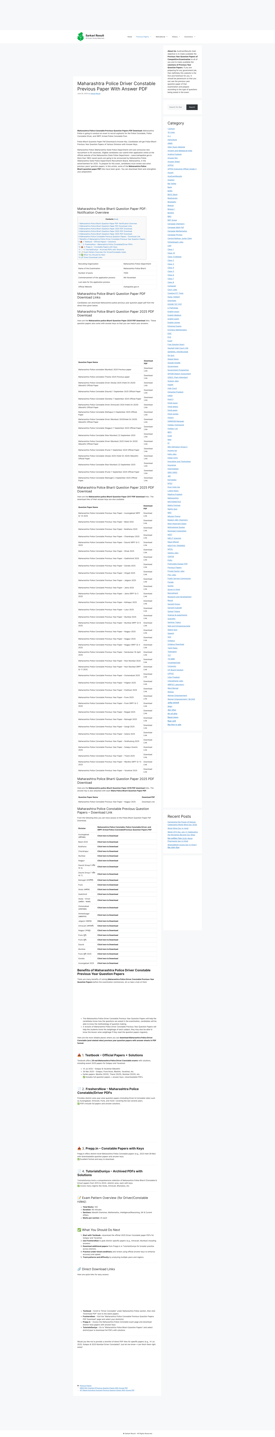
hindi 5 (170, 399)
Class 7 (171, 279)
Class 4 (171, 268)
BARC (170, 191)
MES (169, 513)
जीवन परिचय (172, 710)
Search (192, 107)
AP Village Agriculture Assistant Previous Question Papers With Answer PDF (107, 1390)
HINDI (170, 396)
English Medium (174, 315)
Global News (173, 359)
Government (173, 366)
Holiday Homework (176, 425)
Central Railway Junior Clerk (180, 238)
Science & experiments (177, 615)
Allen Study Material (176, 147)
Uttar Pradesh (174, 677)
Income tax (172, 450)
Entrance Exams (174, 326)
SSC (169, 637)
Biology (171, 205)
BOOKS (171, 213)
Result (170, 600)
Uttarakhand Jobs (175, 681)
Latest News (173, 491)
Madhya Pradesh (175, 494)
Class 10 (171, 253)
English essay (173, 312)
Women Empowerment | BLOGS (181, 699)
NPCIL (170, 549)
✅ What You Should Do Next (92, 255)
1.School (171, 129)
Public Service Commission (179, 578)
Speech (171, 633)
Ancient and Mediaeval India (180, 151)
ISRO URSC (172, 472)
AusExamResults (175, 176)
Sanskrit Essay (174, 604)
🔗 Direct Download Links (90, 257)
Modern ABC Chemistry (178, 520)
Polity (170, 560)
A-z (169, 136)
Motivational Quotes (176, 527)
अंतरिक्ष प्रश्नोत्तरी (173, 703)
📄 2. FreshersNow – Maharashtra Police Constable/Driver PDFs (105, 244)
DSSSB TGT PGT (175, 304)
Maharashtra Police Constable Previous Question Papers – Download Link (109, 236)
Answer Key (173, 158)
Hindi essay (173, 403)
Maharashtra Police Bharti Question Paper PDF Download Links (105, 226)
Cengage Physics (175, 235)
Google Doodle (174, 363)
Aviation (171, 180)
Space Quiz (172, 630)
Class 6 (171, 275)
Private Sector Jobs (176, 571)
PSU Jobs (172, 575)
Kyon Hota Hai (174, 487)
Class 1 (171, 249)
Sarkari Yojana (174, 611)
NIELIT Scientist (174, 538)
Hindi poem (172, 410)
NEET (170, 535)
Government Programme (178, 370)
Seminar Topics (174, 622)
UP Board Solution (175, 670)
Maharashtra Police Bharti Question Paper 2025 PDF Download (105, 229)
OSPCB (171, 557)
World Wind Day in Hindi (178, 828)
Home (130, 37)
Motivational (160, 37)
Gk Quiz (171, 355)
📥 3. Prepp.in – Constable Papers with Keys (98, 247)
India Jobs (172, 454)
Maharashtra (173, 498)
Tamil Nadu (172, 648)
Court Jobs (172, 290)
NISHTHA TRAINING (176, 546)
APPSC (171, 165)
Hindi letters (173, 407)
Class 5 (171, 271)
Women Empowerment (177, 695)
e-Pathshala (173, 308)
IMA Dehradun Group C (178, 447)
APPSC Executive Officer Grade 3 (182, 169)
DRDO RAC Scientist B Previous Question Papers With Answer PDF (104, 1388)
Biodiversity (173, 198)
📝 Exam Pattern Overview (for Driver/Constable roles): (102, 252)
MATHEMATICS (174, 502)
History (175, 37)
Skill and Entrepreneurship (179, 626)
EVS (169, 337)
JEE (169, 476)
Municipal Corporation (177, 531)
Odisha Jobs (173, 553)
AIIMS (170, 143)
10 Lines (171, 132)
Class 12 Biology (175, 257)
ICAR (170, 436)
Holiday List (173, 429)
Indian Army (173, 458)
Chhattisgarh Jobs (175, 242)
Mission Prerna (174, 516)
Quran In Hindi (174, 589)
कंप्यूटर (170, 706)
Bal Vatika (172, 184)
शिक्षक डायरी (172, 721)
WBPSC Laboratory (176, 684)
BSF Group (172, 220)
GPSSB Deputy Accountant (179, 374)
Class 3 (171, 264)
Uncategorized (174, 663)
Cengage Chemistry (176, 224)
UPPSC (171, 674)
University (172, 666)
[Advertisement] (64, 15)
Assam (170, 173)
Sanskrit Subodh (175, 608)
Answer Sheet (174, 162)
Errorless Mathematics (177, 330)
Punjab (171, 582)
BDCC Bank (172, 194)
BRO (169, 216)
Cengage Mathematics (177, 231)
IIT (169, 443)
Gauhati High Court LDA (178, 348)
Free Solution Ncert (176, 344)
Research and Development (179, 597)
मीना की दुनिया (172, 714)
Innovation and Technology (179, 461)
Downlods (172, 301)
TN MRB (171, 659)
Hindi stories (173, 414)
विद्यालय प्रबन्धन (173, 717)
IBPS (170, 432)
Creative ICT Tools (175, 293)
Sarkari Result (95, 35)
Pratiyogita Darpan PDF (178, 564)
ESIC (170, 333)
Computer (172, 286)
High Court (172, 388)
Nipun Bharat (173, 542)
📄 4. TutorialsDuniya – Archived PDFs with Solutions (101, 249)
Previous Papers (142, 37)
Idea (169, 439)
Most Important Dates (177, 524)
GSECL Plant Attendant (178, 377)
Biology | (171, 209)
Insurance (172, 465)
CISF (170, 246)
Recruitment (173, 593)
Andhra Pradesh (175, 154)
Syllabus (171, 641)
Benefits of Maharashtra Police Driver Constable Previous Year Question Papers (112, 239)
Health (170, 385)
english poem (173, 319)
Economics (189, 37)
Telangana (172, 652)
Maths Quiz (172, 509)
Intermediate (173, 469)
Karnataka (172, 480)
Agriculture (172, 140)
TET (169, 655)
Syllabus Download (176, 644)
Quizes (170, 586)
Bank (170, 187)
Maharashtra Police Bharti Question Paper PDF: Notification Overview (108, 223)
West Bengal (173, 688)
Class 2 (171, 260)
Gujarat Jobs (173, 381)
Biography (172, 202)
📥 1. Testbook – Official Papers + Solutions (97, 242)
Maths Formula (174, 505)
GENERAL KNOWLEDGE (178, 352)
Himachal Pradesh (175, 392)
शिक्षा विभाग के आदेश (174, 725)
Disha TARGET (174, 297)
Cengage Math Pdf (176, 227)
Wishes (171, 692)
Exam (170, 341)
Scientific (171, 619)
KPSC (170, 483)
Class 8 (171, 282)
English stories (174, 322)
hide (116, 219)
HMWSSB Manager (176, 421)
